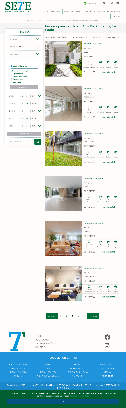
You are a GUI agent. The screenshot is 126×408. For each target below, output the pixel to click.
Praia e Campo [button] (96, 11)
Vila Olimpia (78, 376)
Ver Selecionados (79, 37)
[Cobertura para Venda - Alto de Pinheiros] (63, 238)
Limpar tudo (24, 134)
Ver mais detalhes (109, 72)
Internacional (113, 11)
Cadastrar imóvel (45, 343)
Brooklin (48, 365)
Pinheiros (18, 376)
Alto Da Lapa (17, 79)
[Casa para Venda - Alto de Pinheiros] (63, 59)
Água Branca (17, 74)
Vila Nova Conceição (48, 376)
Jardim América (78, 368)
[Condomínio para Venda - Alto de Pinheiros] (63, 148)
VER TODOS (107, 376)
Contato (116, 17)
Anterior (51, 316)
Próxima (93, 316)
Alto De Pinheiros (19, 66)
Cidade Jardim (107, 365)
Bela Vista (16, 82)
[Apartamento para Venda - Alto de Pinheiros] (63, 103)
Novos (85, 11)
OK (63, 401)
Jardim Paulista (48, 372)
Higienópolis (18, 368)
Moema (107, 372)
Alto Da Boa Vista (19, 77)
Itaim (48, 368)
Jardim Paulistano (78, 372)
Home (45, 11)
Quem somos (42, 340)
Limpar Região (24, 87)
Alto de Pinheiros (18, 365)
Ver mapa (94, 385)
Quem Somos (55, 11)
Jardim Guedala (18, 372)
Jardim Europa (108, 368)
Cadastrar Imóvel (72, 11)
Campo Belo (78, 365)
